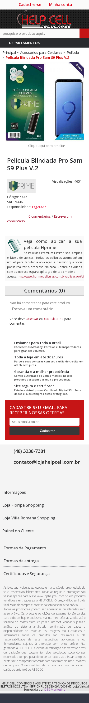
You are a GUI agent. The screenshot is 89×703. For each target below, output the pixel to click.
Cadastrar (47, 431)
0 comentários (39, 216)
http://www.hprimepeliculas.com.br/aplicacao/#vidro (53, 276)
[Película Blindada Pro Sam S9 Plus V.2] (44, 102)
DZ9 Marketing (54, 689)
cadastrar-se (53, 318)
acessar (32, 318)
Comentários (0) (44, 290)
